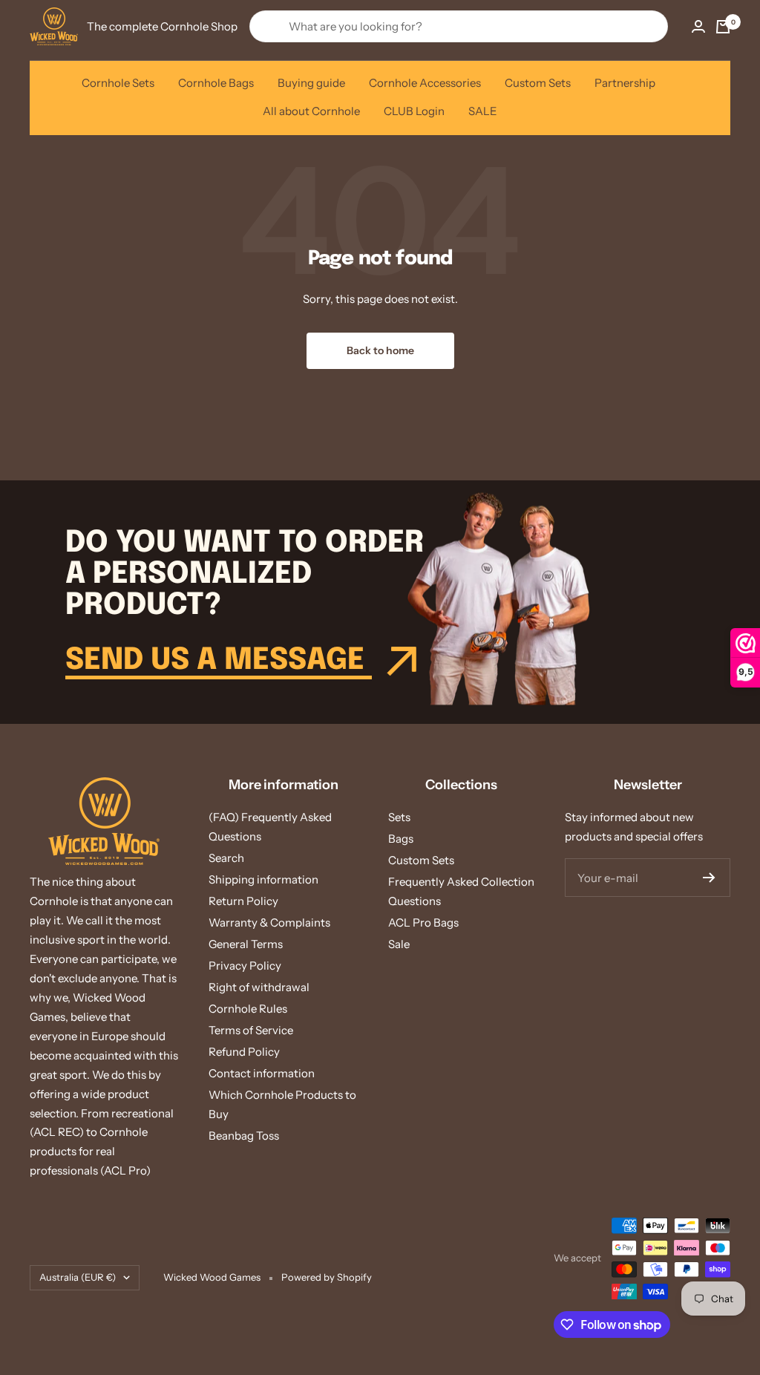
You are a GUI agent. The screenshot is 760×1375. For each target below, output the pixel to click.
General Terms (246, 944)
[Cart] (722, 26)
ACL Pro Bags (423, 922)
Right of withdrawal (259, 987)
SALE (482, 111)
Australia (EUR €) (77, 1277)
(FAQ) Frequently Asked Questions (270, 826)
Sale (399, 944)
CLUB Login (414, 111)
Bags (400, 839)
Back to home (380, 350)
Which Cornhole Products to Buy (282, 1104)
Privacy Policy (245, 965)
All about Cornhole (311, 111)
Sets (399, 817)
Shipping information (263, 879)
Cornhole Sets (118, 83)
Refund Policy (244, 1052)
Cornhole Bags (216, 83)
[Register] (709, 877)
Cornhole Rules (248, 1009)
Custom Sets (538, 83)
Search (226, 858)
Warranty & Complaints (269, 922)
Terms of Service (251, 1030)
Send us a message (218, 660)
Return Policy (243, 901)
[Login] (698, 26)
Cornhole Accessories (425, 83)
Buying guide (311, 83)
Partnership (624, 83)
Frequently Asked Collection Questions (461, 891)
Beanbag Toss (244, 1136)
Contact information (262, 1073)
